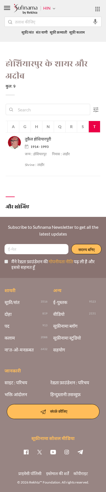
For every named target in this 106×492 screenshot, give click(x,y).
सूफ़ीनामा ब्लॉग (65, 326)
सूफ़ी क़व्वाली (58, 32)
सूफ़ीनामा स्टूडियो (67, 338)
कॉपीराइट (80, 473)
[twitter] (39, 451)
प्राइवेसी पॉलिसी (30, 473)
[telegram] (80, 451)
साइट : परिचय (16, 382)
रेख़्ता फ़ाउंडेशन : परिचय (69, 382)
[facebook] (26, 451)
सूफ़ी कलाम (77, 32)
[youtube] (53, 451)
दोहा (8, 314)
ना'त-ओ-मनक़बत (19, 350)
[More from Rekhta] (97, 9)
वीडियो (58, 314)
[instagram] (66, 451)
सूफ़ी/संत (27, 32)
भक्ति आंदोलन (16, 394)
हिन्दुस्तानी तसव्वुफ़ (65, 394)
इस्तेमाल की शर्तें (57, 473)
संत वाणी (41, 32)
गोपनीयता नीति (61, 261)
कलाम (10, 338)
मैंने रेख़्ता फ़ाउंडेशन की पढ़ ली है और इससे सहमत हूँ (53, 264)
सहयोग (59, 350)
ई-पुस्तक (60, 302)
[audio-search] (95, 22)
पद (7, 326)
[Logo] (25, 9)
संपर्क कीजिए (58, 411)
